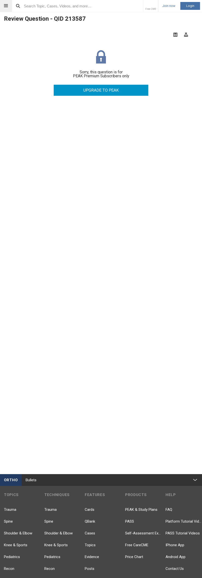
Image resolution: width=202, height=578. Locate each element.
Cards (89, 509)
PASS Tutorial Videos (183, 533)
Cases (90, 533)
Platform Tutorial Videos (184, 521)
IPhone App (175, 545)
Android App (175, 557)
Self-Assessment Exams (143, 533)
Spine (8, 521)
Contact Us (175, 568)
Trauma (10, 509)
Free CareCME (136, 545)
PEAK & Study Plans (141, 509)
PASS (129, 521)
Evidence (92, 557)
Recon (9, 568)
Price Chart (134, 557)
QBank (90, 521)
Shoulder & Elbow (18, 533)
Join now (168, 6)
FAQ (169, 509)
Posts (89, 568)
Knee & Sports (15, 545)
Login (190, 6)
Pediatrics (12, 557)
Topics (90, 545)
